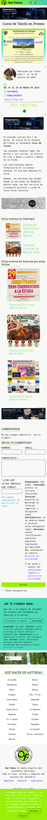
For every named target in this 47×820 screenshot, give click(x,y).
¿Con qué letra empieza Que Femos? (11, 483)
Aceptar (23, 815)
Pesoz (35, 684)
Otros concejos (35, 734)
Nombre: (7, 447)
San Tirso (34, 694)
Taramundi (34, 709)
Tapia (35, 704)
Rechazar (34, 811)
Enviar (23, 584)
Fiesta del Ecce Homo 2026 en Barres (31, 230)
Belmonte (12, 684)
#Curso (8, 99)
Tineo (35, 714)
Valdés (35, 719)
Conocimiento (14, 95)
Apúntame (37, 620)
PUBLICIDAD (37, 780)
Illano (12, 734)
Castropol (12, 91)
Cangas (12, 694)
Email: (29, 447)
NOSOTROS (9, 780)
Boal (12, 689)
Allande (12, 679)
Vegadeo (35, 724)
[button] (23, 110)
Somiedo (35, 699)
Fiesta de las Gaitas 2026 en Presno (20, 398)
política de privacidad (13, 647)
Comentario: (10, 457)
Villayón (35, 729)
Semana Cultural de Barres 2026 (31, 248)
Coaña (12, 704)
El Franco (12, 719)
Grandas (12, 724)
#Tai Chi (18, 99)
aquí (23, 810)
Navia (12, 739)
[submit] (39, 2)
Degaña (12, 714)
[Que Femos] (11, 2)
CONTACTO (22, 780)
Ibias (12, 729)
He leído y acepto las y (35, 571)
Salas (35, 689)
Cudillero (12, 709)
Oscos (35, 679)
